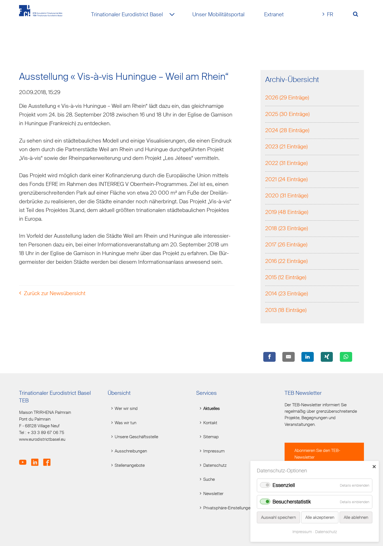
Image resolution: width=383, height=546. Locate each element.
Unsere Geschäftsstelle (136, 437)
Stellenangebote (130, 465)
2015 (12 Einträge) (285, 277)
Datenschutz (215, 465)
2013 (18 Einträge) (285, 310)
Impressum (214, 451)
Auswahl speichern (278, 517)
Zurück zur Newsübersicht (55, 293)
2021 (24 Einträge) (286, 179)
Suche (209, 479)
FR (330, 14)
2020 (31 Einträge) (286, 195)
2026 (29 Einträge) (287, 97)
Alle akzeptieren (319, 517)
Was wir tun (125, 423)
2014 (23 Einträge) (286, 293)
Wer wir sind (126, 408)
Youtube (24, 459)
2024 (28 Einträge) (287, 130)
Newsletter (213, 493)
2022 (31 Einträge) (286, 163)
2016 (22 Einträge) (286, 261)
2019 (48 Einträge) (286, 212)
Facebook (48, 459)
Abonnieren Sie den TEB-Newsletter (317, 454)
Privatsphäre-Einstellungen (228, 508)
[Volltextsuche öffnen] (357, 14)
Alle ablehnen (356, 517)
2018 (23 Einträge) (286, 228)
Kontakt (210, 423)
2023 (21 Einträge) (286, 146)
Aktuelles (211, 408)
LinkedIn (36, 459)
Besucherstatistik (292, 502)
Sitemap (211, 437)
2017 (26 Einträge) (286, 244)
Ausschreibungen (131, 451)
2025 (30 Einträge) (287, 114)
